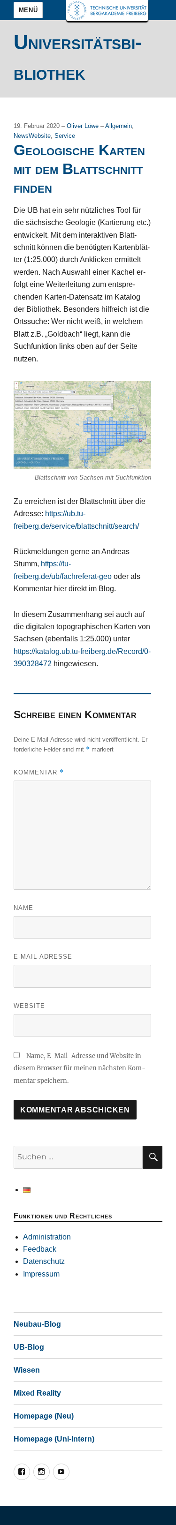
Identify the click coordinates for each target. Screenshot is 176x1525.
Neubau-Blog (37, 1324)
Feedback (39, 1249)
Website (29, 1005)
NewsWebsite (32, 135)
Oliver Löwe (83, 125)
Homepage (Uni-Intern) (54, 1439)
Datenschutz (44, 1261)
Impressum (41, 1274)
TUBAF (107, 10)
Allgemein (118, 125)
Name (23, 907)
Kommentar (39, 772)
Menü (28, 10)
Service (64, 135)
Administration (47, 1237)
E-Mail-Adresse (43, 956)
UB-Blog (29, 1347)
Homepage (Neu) (44, 1416)
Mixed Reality (37, 1393)
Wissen (27, 1370)
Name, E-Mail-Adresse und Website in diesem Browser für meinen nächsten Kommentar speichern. (79, 1068)
